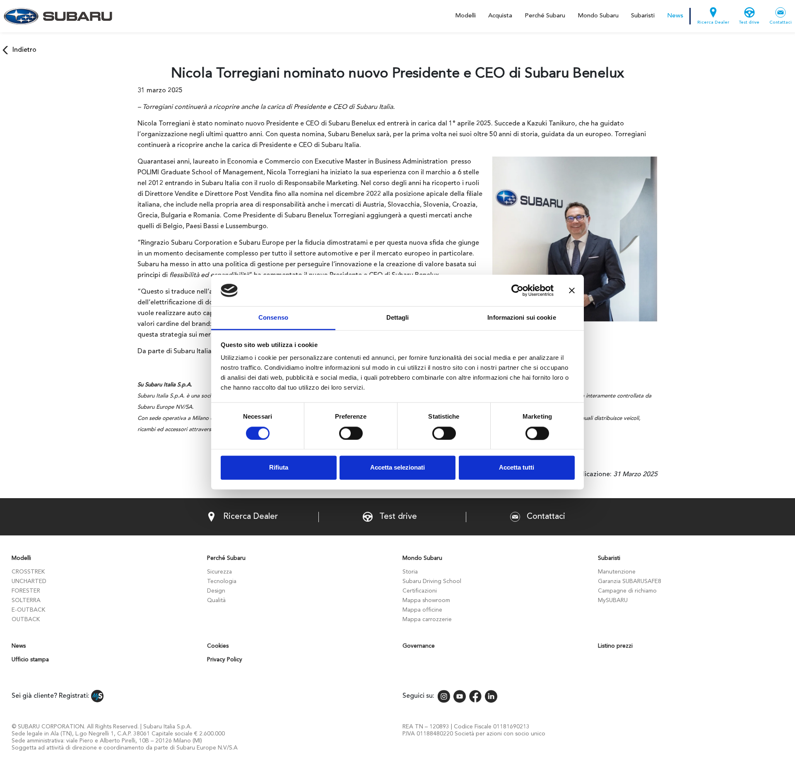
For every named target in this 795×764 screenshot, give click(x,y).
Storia (410, 572)
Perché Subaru (545, 16)
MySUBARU (613, 600)
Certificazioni (419, 591)
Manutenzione (617, 572)
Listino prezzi (615, 646)
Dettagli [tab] (397, 317)
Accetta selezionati (397, 467)
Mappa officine (422, 610)
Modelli (465, 16)
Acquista (500, 16)
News (675, 16)
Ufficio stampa (30, 660)
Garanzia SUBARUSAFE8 (629, 581)
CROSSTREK (28, 572)
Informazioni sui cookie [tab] (521, 317)
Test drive (749, 22)
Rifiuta (278, 467)
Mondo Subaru (598, 16)
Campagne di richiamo (627, 591)
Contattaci (780, 22)
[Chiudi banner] (572, 290)
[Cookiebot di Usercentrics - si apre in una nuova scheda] (517, 290)
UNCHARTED (29, 581)
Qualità (216, 600)
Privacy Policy (224, 660)
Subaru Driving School (431, 581)
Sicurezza (219, 572)
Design (216, 591)
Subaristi (643, 16)
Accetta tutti (516, 467)
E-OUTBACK (28, 610)
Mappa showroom (426, 600)
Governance (418, 646)
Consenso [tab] (273, 317)
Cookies (218, 646)
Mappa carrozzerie (427, 619)
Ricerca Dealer (713, 22)
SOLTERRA (26, 600)
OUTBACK (26, 619)
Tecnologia (221, 581)
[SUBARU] (56, 16)
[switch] (351, 433)
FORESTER (26, 591)
